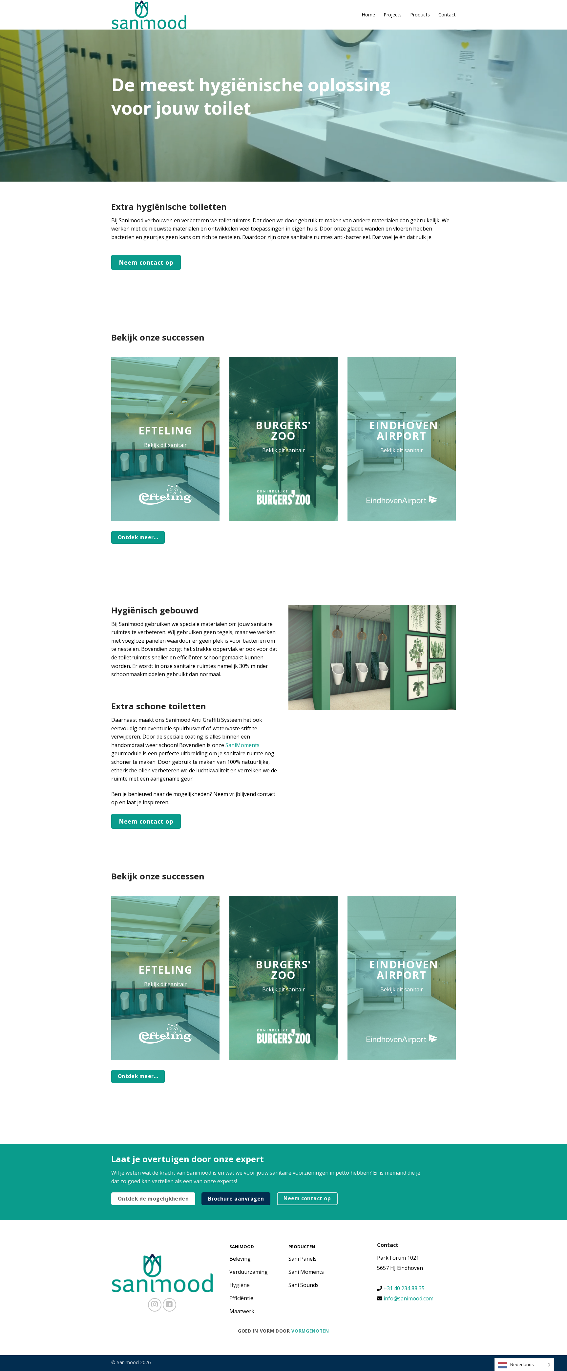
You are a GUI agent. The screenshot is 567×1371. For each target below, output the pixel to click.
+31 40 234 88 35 (403, 1288)
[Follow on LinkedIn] (169, 1305)
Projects (393, 14)
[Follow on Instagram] (154, 1305)
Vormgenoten (310, 1331)
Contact (447, 14)
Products (420, 14)
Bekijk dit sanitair (165, 445)
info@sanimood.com (408, 1298)
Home (368, 14)
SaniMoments (242, 745)
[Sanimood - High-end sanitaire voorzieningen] (148, 15)
